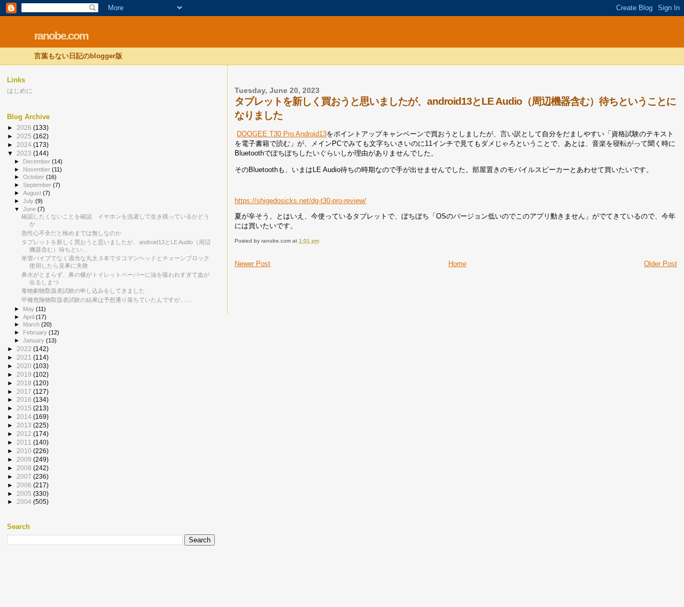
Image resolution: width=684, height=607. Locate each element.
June (30, 209)
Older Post (660, 264)
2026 (25, 127)
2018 (25, 382)
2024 (25, 144)
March (32, 324)
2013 (25, 425)
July (29, 201)
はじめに (20, 90)
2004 (25, 501)
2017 (25, 391)
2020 (25, 365)
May (29, 309)
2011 (25, 442)
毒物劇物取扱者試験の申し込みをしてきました (83, 290)
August (33, 193)
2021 (25, 357)
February (36, 332)
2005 (25, 493)
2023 (25, 153)
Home (457, 264)
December (37, 161)
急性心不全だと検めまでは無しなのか (71, 233)
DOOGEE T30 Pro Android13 (282, 134)
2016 (25, 399)
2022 (25, 348)
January (34, 340)
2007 (25, 476)
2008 (25, 467)
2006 (25, 484)
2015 (25, 407)
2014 (25, 416)
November (37, 169)
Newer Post (252, 264)
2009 (25, 459)
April (29, 317)
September (38, 185)
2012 (25, 433)
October (34, 177)
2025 (25, 136)
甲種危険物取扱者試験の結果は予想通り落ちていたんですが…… (106, 300)
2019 (25, 374)
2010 (25, 450)
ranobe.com (61, 35)
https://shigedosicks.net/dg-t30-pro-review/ (300, 201)
